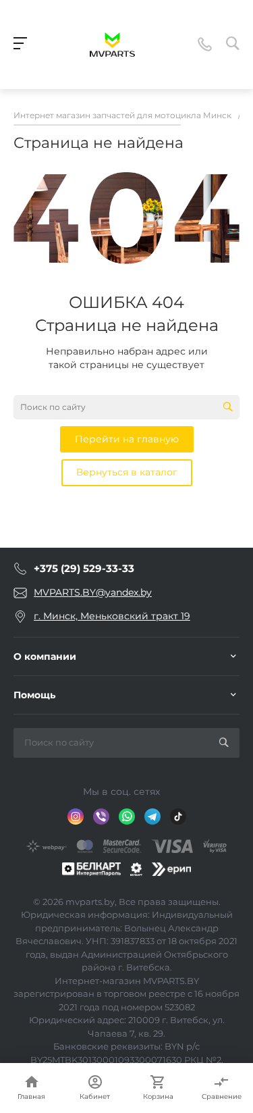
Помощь (34, 695)
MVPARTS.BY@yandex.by (93, 592)
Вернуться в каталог (126, 472)
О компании (44, 656)
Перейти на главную (127, 439)
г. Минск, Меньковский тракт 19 (112, 616)
